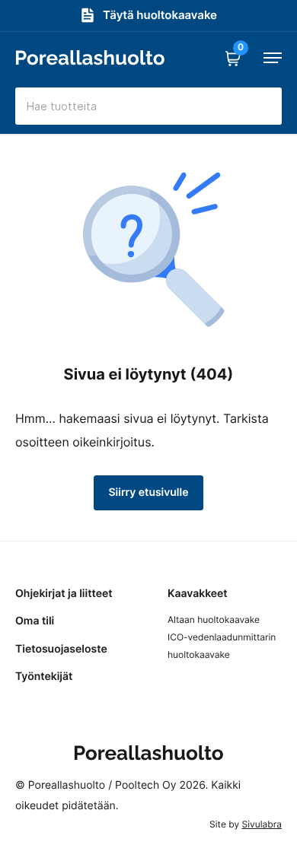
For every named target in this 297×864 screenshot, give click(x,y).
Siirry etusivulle (149, 492)
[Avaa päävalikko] (272, 57)
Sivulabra (262, 824)
